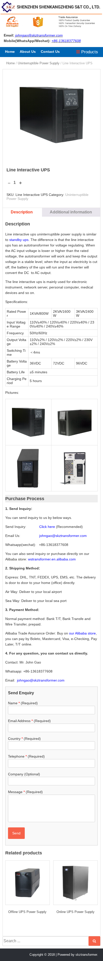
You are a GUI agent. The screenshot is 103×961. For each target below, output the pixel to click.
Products (89, 52)
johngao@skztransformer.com (39, 35)
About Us (28, 52)
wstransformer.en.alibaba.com (52, 559)
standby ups (18, 240)
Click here (47, 527)
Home (10, 52)
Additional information (71, 212)
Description (22, 212)
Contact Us (50, 52)
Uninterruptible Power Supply (39, 63)
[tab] (22, 212)
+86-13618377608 (66, 41)
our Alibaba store (82, 633)
